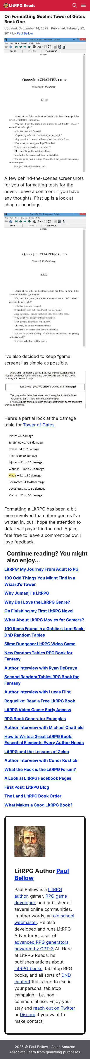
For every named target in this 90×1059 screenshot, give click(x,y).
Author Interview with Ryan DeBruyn (40, 668)
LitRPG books (28, 968)
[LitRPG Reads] (19, 5)
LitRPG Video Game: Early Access (37, 709)
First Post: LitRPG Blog (26, 787)
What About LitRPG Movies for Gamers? (44, 619)
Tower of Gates (38, 425)
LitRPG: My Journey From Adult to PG (41, 569)
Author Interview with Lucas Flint (37, 692)
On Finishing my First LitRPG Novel (38, 610)
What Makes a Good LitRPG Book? (38, 805)
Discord (27, 1014)
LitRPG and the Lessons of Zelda (36, 751)
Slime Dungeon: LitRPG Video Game (39, 643)
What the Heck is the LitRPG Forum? (40, 769)
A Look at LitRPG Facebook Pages (37, 778)
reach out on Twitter (54, 1008)
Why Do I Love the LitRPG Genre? (37, 602)
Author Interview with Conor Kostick (40, 760)
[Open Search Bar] (74, 5)
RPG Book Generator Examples (35, 718)
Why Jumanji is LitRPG (26, 593)
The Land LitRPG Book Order (32, 796)
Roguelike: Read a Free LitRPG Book (39, 701)
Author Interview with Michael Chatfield (44, 727)
